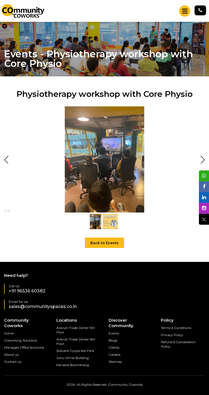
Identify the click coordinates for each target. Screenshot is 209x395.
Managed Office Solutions (24, 347)
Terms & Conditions (176, 328)
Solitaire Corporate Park (75, 351)
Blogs (113, 340)
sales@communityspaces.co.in (43, 306)
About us (11, 354)
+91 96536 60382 (27, 291)
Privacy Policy (172, 335)
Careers (114, 354)
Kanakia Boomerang (72, 365)
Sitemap (115, 362)
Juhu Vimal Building (72, 358)
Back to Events (104, 243)
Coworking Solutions (20, 340)
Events (114, 333)
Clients (114, 347)
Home (9, 333)
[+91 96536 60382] (200, 10)
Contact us (12, 362)
